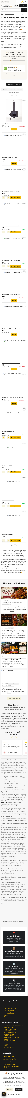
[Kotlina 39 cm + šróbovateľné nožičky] (14, 213)
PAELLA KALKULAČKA (9, 1010)
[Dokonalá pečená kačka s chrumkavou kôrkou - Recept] (14, 593)
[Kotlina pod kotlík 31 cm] (14, 418)
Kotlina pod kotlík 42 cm (8, 534)
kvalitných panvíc (13, 820)
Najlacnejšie (12, 89)
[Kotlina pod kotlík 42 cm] (14, 521)
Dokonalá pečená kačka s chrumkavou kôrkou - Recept (12, 603)
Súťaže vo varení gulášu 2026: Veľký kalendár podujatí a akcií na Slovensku (14, 659)
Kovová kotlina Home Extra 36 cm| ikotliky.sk (12, 397)
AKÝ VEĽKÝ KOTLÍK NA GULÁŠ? (11, 1066)
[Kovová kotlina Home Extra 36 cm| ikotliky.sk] (14, 384)
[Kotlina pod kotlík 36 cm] (14, 453)
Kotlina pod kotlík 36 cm (8, 465)
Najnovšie (4, 89)
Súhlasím (18, 1089)
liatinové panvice (11, 810)
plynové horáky (15, 796)
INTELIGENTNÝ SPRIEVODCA (11, 1007)
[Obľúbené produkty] (15, 6)
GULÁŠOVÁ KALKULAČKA (10, 1008)
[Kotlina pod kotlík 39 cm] (14, 487)
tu (19, 1094)
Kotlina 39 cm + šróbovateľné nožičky (11, 226)
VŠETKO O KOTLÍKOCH (9, 1065)
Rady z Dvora (11, 628)
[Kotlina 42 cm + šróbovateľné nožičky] (14, 247)
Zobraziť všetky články (13, 698)
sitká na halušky (18, 876)
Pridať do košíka (15, 197)
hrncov (6, 864)
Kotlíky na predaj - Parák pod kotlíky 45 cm (12, 123)
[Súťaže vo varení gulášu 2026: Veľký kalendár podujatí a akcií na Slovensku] (14, 648)
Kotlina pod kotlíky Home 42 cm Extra (11, 328)
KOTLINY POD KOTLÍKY (9, 14)
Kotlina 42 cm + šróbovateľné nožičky (11, 260)
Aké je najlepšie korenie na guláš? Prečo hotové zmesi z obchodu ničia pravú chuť (13, 631)
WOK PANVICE (7, 1039)
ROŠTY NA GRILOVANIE (9, 1041)
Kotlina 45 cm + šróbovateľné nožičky (11, 294)
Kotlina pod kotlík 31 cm (8, 431)
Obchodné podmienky (9, 1013)
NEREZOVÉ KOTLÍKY (9, 1027)
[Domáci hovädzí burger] (14, 676)
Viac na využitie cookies (17, 1085)
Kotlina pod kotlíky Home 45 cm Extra (11, 363)
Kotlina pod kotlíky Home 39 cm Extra (11, 157)
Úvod (2, 14)
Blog (5, 1017)
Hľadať (24, 10)
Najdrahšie (19, 89)
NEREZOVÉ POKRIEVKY (9, 1036)
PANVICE (6, 1044)
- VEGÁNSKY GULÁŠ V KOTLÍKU (8, 1062)
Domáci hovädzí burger (8, 686)
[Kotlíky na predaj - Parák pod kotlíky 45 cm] (14, 110)
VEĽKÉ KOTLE (7, 1031)
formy (2, 873)
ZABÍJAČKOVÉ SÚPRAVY (10, 1032)
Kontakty (6, 1015)
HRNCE (6, 1042)
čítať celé (12, 611)
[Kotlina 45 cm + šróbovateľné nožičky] (14, 281)
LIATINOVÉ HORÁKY (9, 1034)
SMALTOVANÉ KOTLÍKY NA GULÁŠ (12, 1037)
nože (2, 879)
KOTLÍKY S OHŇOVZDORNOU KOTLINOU (13, 1026)
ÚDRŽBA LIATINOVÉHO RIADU (11, 1068)
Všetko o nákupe (8, 1012)
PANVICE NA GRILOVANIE (10, 1029)
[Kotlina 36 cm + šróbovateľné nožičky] (14, 178)
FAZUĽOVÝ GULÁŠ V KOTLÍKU (9, 1059)
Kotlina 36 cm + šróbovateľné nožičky (11, 191)
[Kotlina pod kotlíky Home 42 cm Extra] (14, 316)
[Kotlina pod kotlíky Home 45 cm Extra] (14, 350)
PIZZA (5, 1046)
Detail (14, 129)
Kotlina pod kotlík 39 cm (8, 500)
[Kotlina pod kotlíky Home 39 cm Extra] (14, 144)
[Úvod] (6, 6)
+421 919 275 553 (5, 1)
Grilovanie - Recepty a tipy (13, 683)
